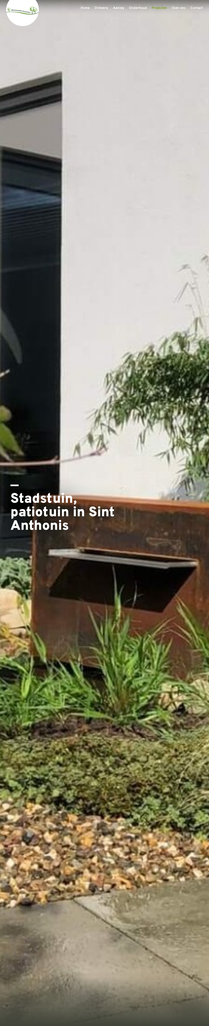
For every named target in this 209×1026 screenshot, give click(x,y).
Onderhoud (138, 8)
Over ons (179, 8)
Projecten (159, 8)
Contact (197, 8)
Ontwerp (101, 8)
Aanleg (118, 8)
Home (85, 8)
